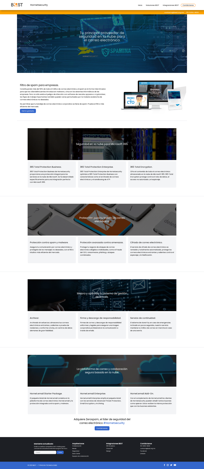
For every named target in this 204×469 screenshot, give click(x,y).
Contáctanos (188, 5)
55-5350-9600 (192, 12)
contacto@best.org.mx (174, 12)
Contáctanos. (102, 428)
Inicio (140, 5)
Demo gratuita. (28, 111)
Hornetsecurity (39, 5)
